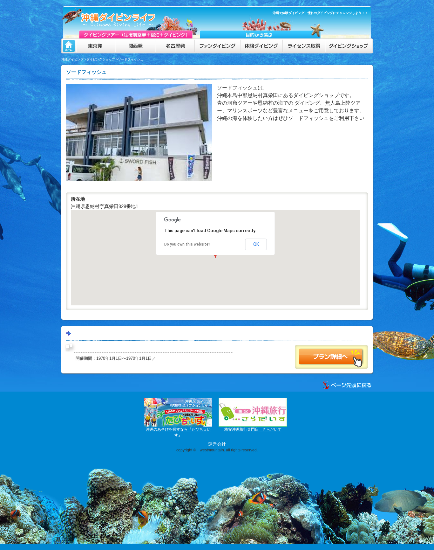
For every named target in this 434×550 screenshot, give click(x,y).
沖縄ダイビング (72, 59)
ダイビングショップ (100, 59)
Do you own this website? (187, 244)
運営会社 (217, 444)
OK (256, 244)
